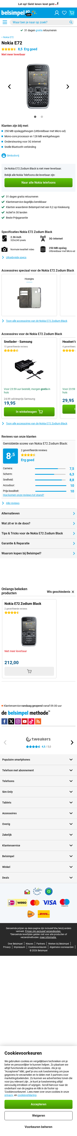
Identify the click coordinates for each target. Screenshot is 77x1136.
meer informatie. (48, 937)
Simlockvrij (13, 155)
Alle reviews (12, 503)
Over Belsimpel (15, 943)
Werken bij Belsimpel (58, 943)
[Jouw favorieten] (64, 12)
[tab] (35, 117)
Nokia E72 (8, 37)
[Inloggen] (57, 12)
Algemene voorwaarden (62, 947)
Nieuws (29, 943)
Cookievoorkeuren (37, 947)
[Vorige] (9, 86)
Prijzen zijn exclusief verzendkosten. (43, 931)
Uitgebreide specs (16, 257)
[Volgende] (67, 86)
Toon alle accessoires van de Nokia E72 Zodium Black (36, 320)
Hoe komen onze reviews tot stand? (23, 495)
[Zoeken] (71, 22)
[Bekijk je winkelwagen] (72, 12)
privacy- (9, 1095)
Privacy (7, 947)
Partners (40, 943)
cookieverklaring (27, 1095)
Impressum (19, 947)
